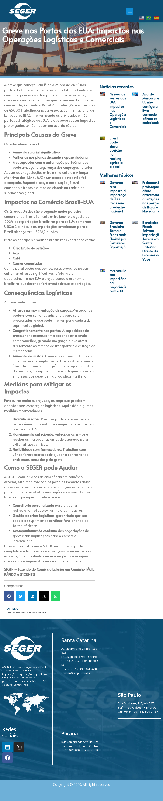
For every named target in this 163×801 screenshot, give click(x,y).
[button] (129, 11)
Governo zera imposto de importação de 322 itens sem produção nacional (119, 196)
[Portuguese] (149, 17)
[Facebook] (7, 757)
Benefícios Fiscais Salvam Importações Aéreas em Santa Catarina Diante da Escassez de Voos (152, 240)
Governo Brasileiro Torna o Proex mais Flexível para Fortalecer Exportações (119, 234)
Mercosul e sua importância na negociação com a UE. (119, 280)
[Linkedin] (7, 747)
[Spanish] (156, 17)
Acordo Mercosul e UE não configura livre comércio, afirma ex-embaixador (152, 108)
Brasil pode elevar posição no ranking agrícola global (116, 152)
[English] (141, 17)
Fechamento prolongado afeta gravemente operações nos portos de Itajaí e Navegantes (151, 196)
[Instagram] (19, 747)
